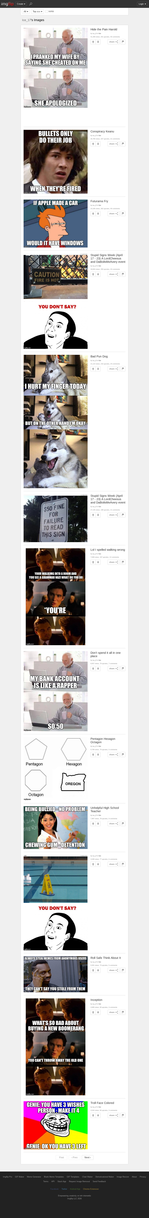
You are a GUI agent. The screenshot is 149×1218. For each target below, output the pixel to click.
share (112, 42)
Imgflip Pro (7, 1177)
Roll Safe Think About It (106, 957)
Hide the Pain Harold (104, 29)
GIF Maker (19, 1177)
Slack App (61, 1181)
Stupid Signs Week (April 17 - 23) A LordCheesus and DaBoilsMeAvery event (108, 258)
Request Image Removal (79, 1181)
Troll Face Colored (102, 1102)
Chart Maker (87, 1177)
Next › (88, 1157)
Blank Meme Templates (54, 1177)
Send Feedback (99, 1181)
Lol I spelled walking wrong (108, 549)
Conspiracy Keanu (102, 131)
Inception (96, 999)
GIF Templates (73, 1177)
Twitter (64, 1189)
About (134, 1177)
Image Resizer (123, 1177)
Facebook (54, 1189)
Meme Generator (34, 1177)
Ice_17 (26, 20)
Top (36, 11)
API (53, 1181)
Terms (45, 1181)
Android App (75, 1189)
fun (100, 33)
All (25, 11)
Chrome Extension (91, 1189)
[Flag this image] (122, 41)
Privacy (143, 1177)
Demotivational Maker (104, 1177)
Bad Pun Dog (99, 356)
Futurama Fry (99, 201)
